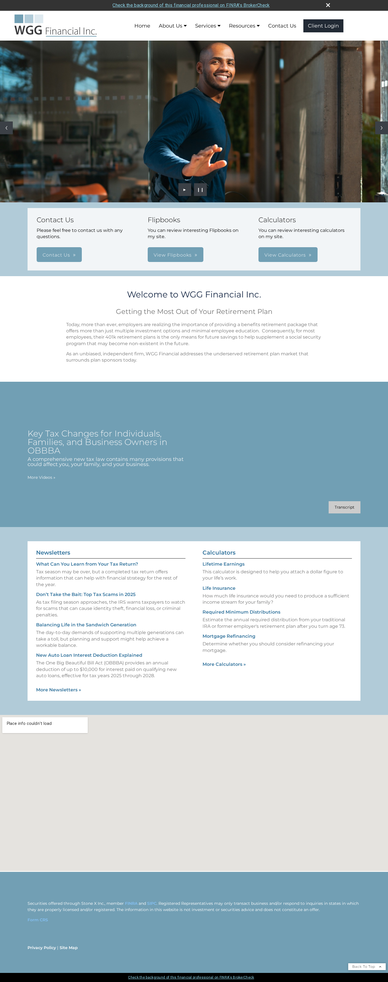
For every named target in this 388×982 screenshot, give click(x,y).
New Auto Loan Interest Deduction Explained (89, 655)
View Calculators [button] (285, 255)
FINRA (131, 903)
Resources (242, 26)
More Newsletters (58, 690)
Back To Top (364, 966)
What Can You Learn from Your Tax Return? (87, 564)
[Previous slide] (6, 127)
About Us (170, 26)
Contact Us (282, 26)
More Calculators (224, 664)
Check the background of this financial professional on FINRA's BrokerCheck (191, 5)
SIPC (152, 903)
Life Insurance (219, 588)
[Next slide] (381, 127)
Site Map (69, 947)
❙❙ (200, 189)
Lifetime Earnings (224, 564)
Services (205, 26)
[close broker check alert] (328, 5)
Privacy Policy (42, 947)
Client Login (323, 26)
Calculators (219, 552)
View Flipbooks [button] (173, 255)
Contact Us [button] (56, 255)
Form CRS (38, 919)
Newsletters (53, 552)
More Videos (41, 477)
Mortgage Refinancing (229, 636)
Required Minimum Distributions (241, 612)
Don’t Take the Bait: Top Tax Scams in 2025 (85, 594)
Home (142, 26)
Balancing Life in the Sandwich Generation (86, 625)
